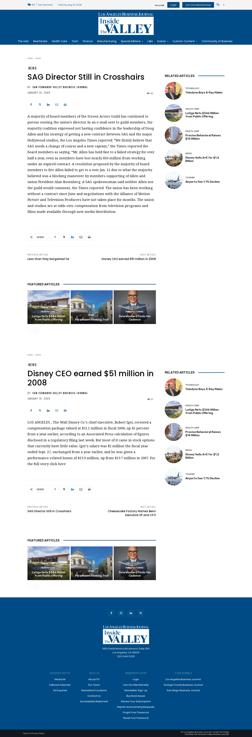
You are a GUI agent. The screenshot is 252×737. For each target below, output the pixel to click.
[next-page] (35, 330)
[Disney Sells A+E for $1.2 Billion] (174, 157)
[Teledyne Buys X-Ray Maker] (174, 91)
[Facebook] (31, 104)
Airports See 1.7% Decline (202, 181)
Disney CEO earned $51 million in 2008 (129, 259)
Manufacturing (134, 312)
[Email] (56, 104)
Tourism (190, 178)
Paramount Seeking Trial (91, 319)
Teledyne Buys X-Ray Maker (204, 92)
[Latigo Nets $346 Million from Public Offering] (48, 307)
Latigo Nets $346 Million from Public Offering (48, 318)
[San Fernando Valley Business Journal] (126, 24)
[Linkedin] (48, 104)
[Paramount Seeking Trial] (92, 307)
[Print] (65, 104)
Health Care (48, 312)
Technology (192, 88)
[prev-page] (29, 330)
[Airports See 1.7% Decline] (174, 180)
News (38, 58)
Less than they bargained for (48, 259)
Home (30, 58)
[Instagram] (121, 613)
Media (91, 315)
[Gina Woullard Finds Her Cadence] (135, 307)
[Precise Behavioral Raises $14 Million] (174, 135)
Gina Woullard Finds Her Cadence (135, 318)
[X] (39, 104)
